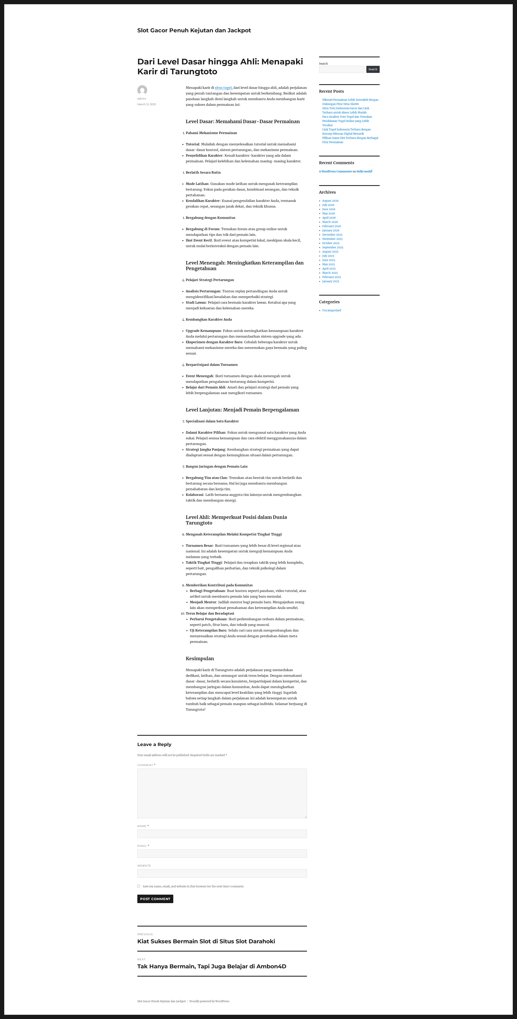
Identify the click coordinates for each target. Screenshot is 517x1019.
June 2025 (328, 260)
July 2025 (328, 256)
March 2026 (330, 222)
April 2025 (329, 268)
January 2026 (330, 230)
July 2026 (328, 205)
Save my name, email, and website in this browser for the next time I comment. (193, 886)
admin (141, 98)
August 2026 (330, 201)
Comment (146, 765)
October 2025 (330, 243)
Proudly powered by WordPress (209, 1001)
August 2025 (330, 251)
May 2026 (328, 213)
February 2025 (331, 277)
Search (323, 63)
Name (143, 826)
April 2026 (329, 217)
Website (144, 865)
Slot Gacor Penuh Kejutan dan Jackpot (194, 30)
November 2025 (332, 239)
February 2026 (331, 226)
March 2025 (330, 273)
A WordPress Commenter (335, 171)
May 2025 (328, 264)
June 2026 (328, 209)
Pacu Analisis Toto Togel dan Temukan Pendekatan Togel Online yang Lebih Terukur (347, 121)
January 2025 (330, 281)
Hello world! (365, 171)
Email (143, 846)
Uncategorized (331, 310)
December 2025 (332, 234)
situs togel (223, 88)
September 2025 (332, 247)
